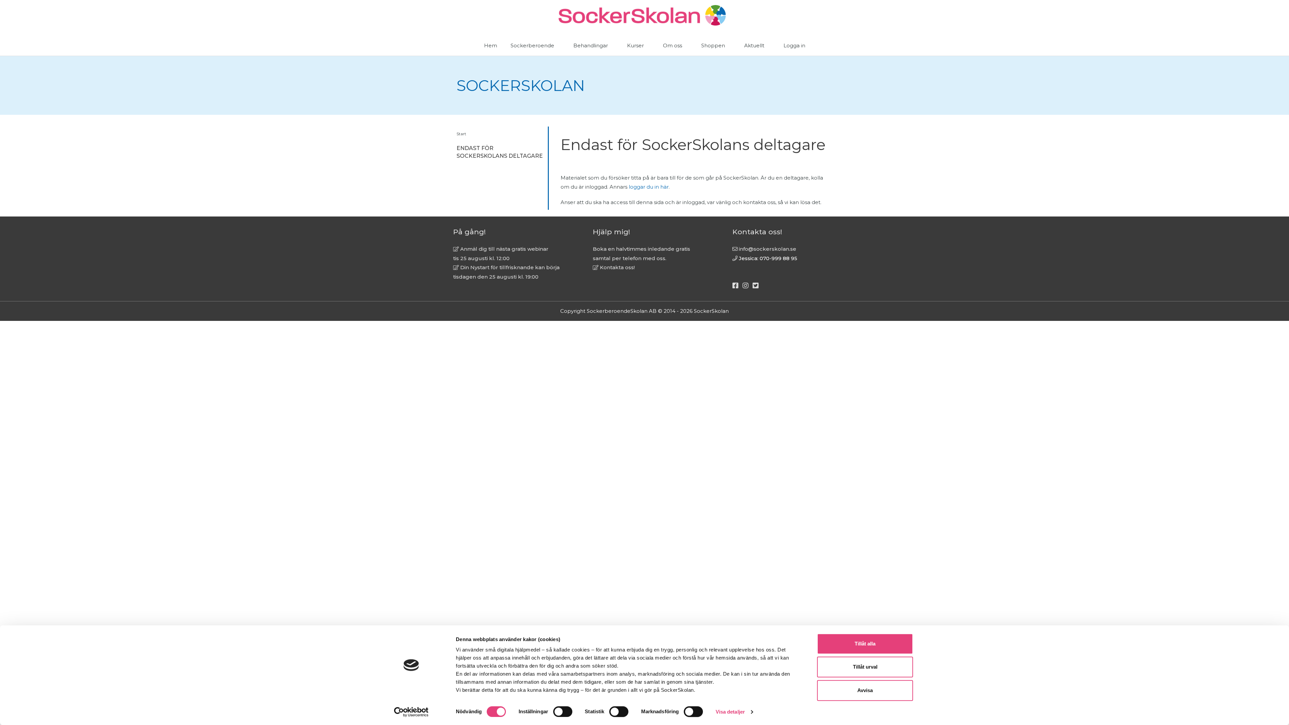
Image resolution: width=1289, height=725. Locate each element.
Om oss (672, 45)
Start (461, 133)
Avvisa (865, 690)
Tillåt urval (865, 667)
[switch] (562, 711)
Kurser (635, 45)
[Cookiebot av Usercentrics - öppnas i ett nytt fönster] (411, 712)
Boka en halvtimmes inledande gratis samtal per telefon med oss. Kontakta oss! (641, 258)
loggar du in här (649, 187)
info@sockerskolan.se (767, 249)
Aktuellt (754, 45)
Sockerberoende (532, 45)
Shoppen (713, 45)
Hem (490, 45)
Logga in (794, 45)
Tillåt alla (865, 643)
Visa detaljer (730, 712)
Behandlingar (590, 45)
